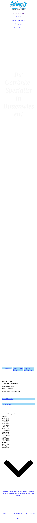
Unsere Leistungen (17, 20)
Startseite (18, 17)
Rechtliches (17, 28)
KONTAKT (7, 513)
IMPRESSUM (18, 513)
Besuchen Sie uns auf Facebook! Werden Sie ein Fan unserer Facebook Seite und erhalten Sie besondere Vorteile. (18, 493)
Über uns (17, 24)
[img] (18, 6)
